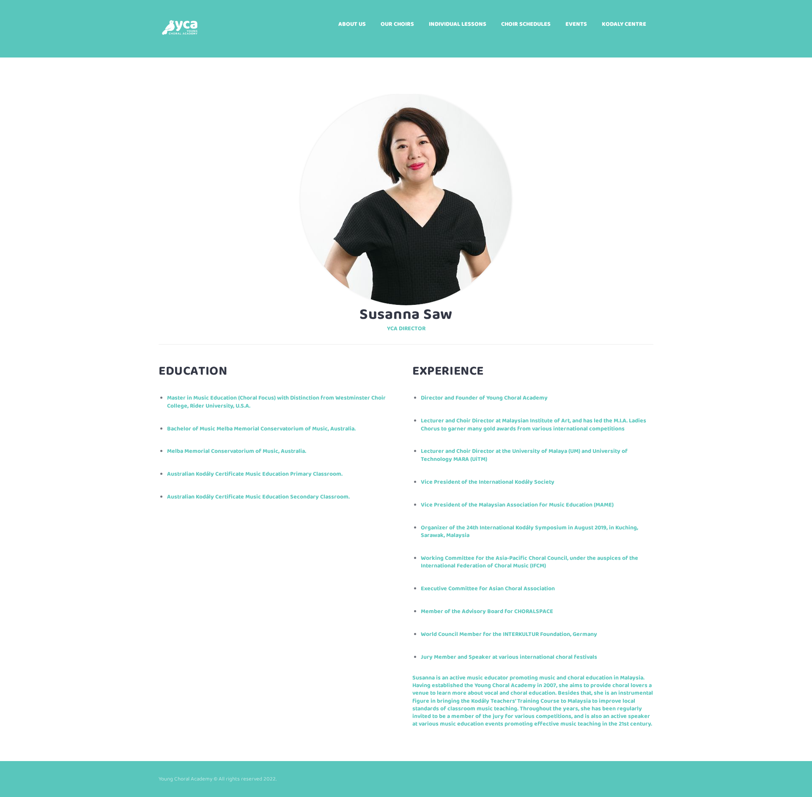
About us (352, 24)
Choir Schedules (526, 24)
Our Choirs (397, 24)
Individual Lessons (457, 24)
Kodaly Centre (624, 24)
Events (576, 24)
